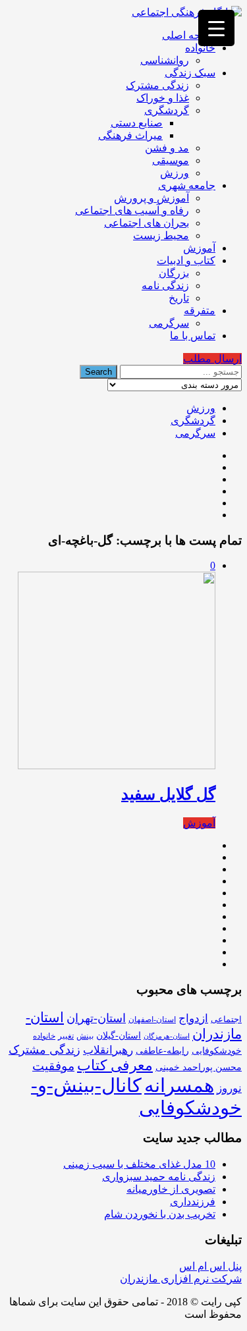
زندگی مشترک (157, 85)
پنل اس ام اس (210, 1266)
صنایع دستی (137, 122)
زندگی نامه (165, 285)
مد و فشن (167, 147)
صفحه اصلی (188, 35)
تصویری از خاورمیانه (170, 1189)
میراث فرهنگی (130, 135)
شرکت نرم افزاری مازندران (181, 1278)
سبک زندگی (190, 72)
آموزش (199, 248)
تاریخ (179, 298)
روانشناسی (164, 60)
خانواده (200, 47)
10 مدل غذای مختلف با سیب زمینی (139, 1164)
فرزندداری (192, 1201)
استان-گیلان (118, 1035)
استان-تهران (96, 1018)
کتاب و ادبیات (186, 260)
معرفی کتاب (115, 1065)
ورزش (174, 172)
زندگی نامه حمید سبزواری (158, 1176)
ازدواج (193, 1018)
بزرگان (174, 273)
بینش (85, 1036)
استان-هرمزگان (167, 1036)
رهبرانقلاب (108, 1050)
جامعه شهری (186, 185)
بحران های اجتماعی (146, 223)
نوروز (229, 1088)
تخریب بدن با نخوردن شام (159, 1214)
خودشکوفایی (217, 1051)
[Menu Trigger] (216, 28)
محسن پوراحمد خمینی (198, 1067)
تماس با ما (192, 335)
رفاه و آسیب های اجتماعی (132, 210)
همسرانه (179, 1085)
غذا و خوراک (162, 97)
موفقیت (53, 1066)
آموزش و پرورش (151, 198)
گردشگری (166, 110)
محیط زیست (161, 235)
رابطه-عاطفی (162, 1051)
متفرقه (199, 310)
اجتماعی (226, 1019)
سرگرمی (169, 323)
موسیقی (170, 160)
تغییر (66, 1036)
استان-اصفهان (152, 1019)
